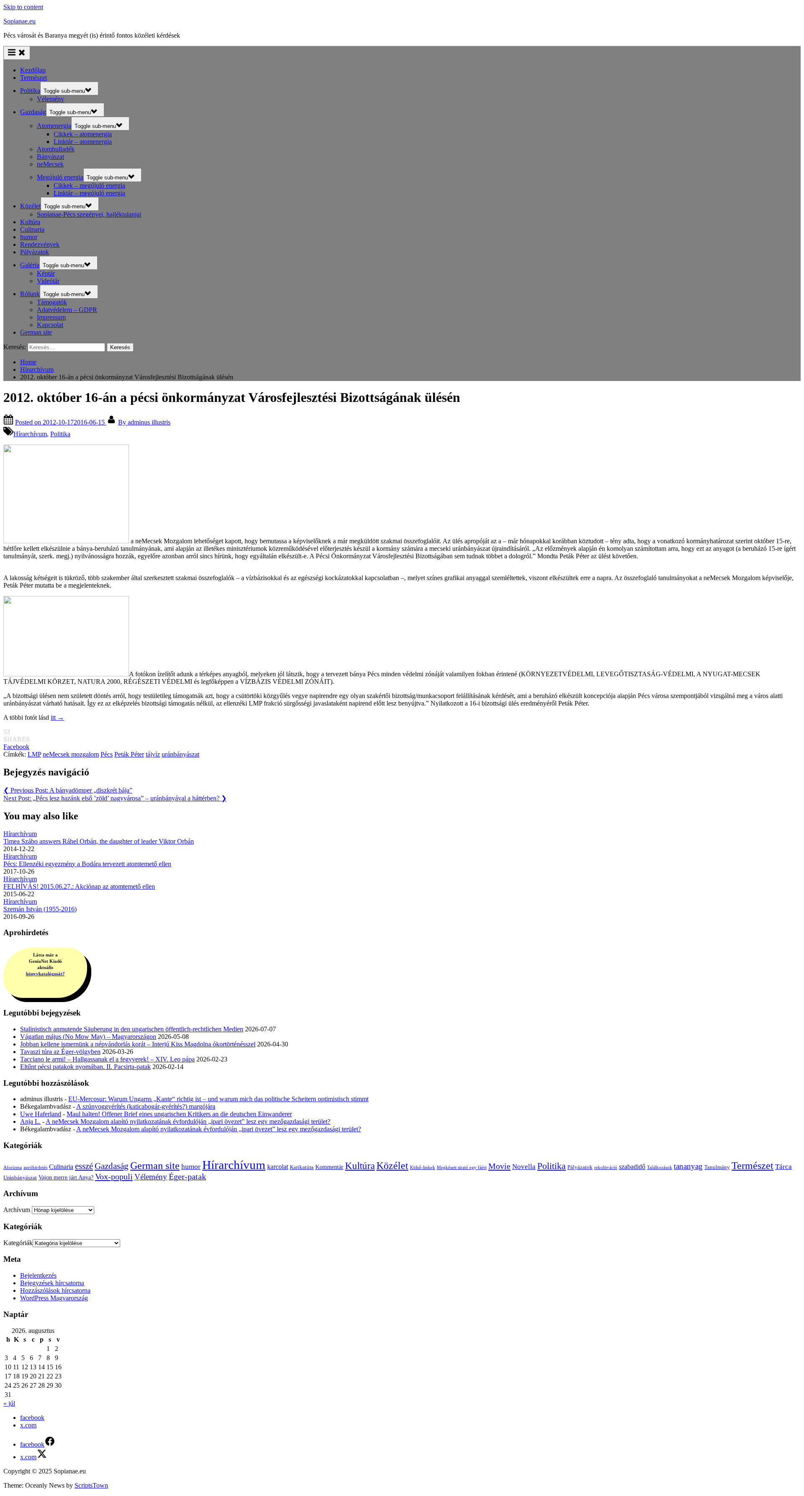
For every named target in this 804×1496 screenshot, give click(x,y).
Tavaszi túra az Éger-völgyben (60, 1051)
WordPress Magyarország (54, 1298)
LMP (34, 754)
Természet (33, 77)
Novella (524, 1167)
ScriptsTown (91, 1485)
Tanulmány (717, 1167)
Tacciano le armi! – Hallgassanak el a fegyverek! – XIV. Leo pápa (107, 1059)
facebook (32, 1417)
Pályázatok (34, 252)
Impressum (51, 317)
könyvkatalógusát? (45, 973)
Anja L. (30, 1121)
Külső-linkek (422, 1167)
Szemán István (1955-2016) (40, 909)
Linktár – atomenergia (83, 141)
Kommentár (329, 1167)
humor (28, 236)
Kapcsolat (50, 324)
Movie (499, 1166)
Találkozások (659, 1167)
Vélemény (50, 98)
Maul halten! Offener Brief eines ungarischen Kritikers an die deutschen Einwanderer (179, 1114)
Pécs (106, 754)
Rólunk (30, 293)
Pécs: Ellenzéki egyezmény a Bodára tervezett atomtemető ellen (87, 863)
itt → (57, 717)
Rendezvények (39, 244)
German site (36, 332)
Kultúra (30, 221)
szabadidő (632, 1166)
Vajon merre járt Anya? (66, 1177)
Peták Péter (129, 754)
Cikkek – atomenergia (83, 134)
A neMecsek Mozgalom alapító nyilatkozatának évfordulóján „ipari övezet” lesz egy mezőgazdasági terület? (188, 1121)
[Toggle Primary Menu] (16, 53)
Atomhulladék (56, 149)
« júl (9, 1403)
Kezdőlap (33, 70)
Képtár (46, 273)
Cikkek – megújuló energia (89, 185)
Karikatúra (302, 1167)
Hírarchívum (30, 433)
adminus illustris (144, 422)
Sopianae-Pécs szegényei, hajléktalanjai (89, 214)
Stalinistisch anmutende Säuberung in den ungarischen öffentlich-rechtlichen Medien (131, 1029)
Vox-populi (114, 1176)
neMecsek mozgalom (71, 754)
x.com (28, 1425)
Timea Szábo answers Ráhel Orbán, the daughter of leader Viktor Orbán (98, 841)
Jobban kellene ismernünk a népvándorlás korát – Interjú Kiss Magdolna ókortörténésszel (137, 1044)
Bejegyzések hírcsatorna (52, 1282)
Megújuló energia (60, 177)
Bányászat (50, 156)
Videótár (48, 280)
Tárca (783, 1167)
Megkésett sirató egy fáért (462, 1167)
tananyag (688, 1166)
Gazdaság (33, 111)
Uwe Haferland (40, 1114)
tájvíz (153, 754)
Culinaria (32, 229)
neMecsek (50, 164)
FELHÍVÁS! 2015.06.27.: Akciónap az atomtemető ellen (79, 886)
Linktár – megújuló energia (89, 193)
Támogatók (52, 302)
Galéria (29, 265)
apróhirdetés (35, 1167)
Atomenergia (54, 125)
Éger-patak (187, 1176)
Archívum (16, 1209)
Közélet (30, 206)
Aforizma (12, 1167)
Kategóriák (18, 1242)
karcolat (277, 1166)
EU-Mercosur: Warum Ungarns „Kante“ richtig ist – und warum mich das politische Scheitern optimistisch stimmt (218, 1098)
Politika (30, 90)
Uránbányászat (20, 1177)
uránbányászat (180, 754)
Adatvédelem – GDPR (67, 309)
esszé (84, 1166)
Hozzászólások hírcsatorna (55, 1290)
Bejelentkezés (38, 1275)
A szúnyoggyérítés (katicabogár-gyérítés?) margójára (145, 1106)
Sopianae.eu (19, 21)
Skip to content (23, 6)
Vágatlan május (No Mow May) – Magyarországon (88, 1036)
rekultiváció (605, 1167)
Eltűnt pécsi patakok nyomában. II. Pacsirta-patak (85, 1066)
